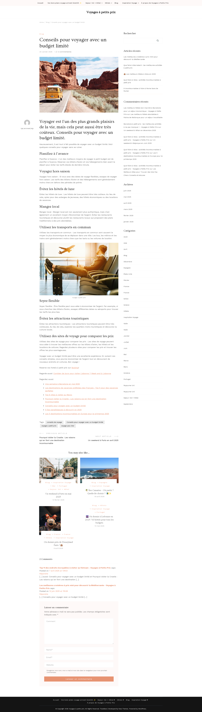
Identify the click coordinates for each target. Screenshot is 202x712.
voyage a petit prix (49, 426)
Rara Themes (123, 709)
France (57, 534)
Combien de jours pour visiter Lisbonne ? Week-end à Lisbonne (82, 373)
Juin (125, 348)
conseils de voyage (54, 422)
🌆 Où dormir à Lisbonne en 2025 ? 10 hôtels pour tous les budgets (99, 519)
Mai (54, 486)
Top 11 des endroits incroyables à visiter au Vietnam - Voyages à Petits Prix (75, 568)
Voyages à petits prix (101, 12)
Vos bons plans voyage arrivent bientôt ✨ (64, 3)
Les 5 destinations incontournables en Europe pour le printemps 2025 (77, 414)
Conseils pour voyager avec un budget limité (65, 406)
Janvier (127, 336)
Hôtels (107, 3)
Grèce (126, 299)
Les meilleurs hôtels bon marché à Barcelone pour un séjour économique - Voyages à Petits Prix (142, 111)
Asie (125, 243)
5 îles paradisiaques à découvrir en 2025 (63, 410)
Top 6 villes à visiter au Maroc (58, 395)
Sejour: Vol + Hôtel (93, 3)
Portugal (63, 486)
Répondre (43, 574)
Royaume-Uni (129, 392)
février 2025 (128, 215)
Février (126, 280)
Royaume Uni (129, 385)
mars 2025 (128, 209)
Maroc (126, 361)
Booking (75, 368)
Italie (126, 324)
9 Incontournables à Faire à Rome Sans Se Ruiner (141, 89)
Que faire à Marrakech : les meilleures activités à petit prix (143, 66)
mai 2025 (127, 197)
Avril (125, 249)
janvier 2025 (128, 222)
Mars (126, 367)
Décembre (128, 262)
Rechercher (130, 33)
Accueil (40, 3)
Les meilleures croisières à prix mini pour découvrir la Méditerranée (141, 58)
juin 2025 (127, 191)
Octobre (127, 373)
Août (126, 237)
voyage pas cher (67, 426)
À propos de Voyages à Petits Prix (155, 3)
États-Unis (128, 274)
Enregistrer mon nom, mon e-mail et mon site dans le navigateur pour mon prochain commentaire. (77, 671)
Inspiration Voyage (129, 3)
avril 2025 (127, 203)
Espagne (103, 482)
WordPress (142, 709)
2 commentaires (64, 52)
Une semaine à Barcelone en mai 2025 (62, 384)
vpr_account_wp (27, 128)
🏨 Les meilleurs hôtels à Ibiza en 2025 (140, 74)
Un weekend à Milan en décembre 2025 (140, 130)
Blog (116, 3)
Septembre (128, 404)
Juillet (126, 342)
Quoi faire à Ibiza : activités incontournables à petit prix (142, 81)
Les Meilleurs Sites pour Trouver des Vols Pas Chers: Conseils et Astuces (140, 172)
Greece (126, 305)
